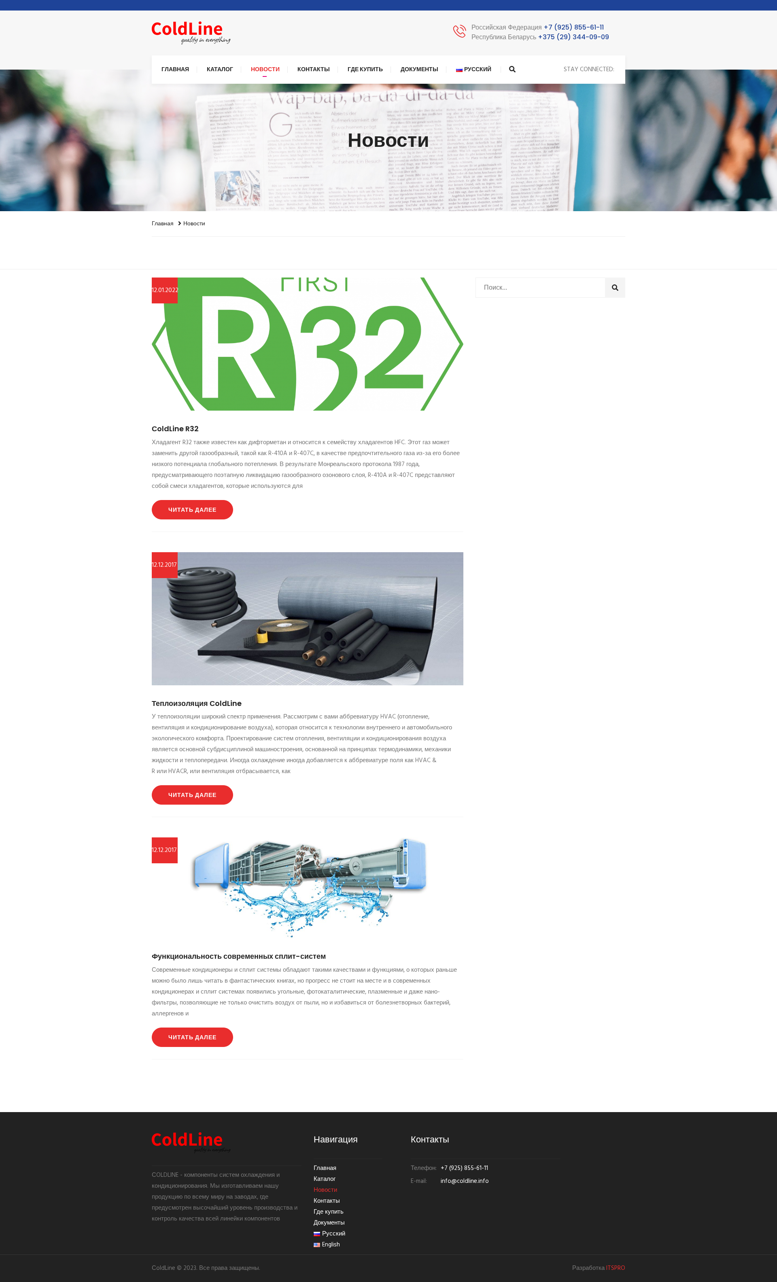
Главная (175, 69)
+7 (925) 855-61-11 (537, 27)
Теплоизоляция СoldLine (197, 703)
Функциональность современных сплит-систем (239, 956)
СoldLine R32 (175, 429)
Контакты (313, 69)
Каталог (220, 69)
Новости (265, 69)
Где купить (365, 69)
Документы (419, 69)
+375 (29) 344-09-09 (540, 37)
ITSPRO (615, 1268)
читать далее (192, 510)
